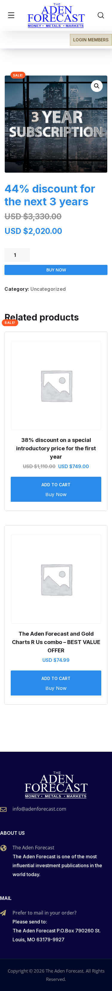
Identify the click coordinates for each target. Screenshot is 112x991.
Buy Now (56, 270)
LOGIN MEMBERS (91, 39)
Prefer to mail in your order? (44, 912)
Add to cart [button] (56, 484)
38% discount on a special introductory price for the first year (56, 448)
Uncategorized (48, 289)
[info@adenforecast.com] (3, 809)
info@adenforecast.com (39, 809)
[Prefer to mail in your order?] (3, 913)
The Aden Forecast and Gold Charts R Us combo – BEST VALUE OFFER (56, 642)
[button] (97, 86)
